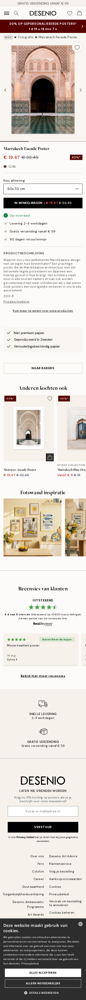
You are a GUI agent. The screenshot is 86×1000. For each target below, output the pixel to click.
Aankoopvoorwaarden (65, 879)
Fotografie (26, 37)
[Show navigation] (6, 13)
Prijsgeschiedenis (17, 302)
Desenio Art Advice (63, 856)
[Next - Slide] (80, 89)
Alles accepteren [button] (42, 973)
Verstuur (43, 827)
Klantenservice (60, 864)
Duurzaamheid (33, 887)
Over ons (37, 856)
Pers (40, 864)
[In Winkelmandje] (50, 457)
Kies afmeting (14, 181)
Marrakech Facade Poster (58, 37)
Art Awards (36, 914)
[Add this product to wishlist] (77, 47)
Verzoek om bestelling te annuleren (65, 903)
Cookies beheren (62, 912)
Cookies (55, 887)
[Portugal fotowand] (33, 527)
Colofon (38, 871)
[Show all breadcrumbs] (8, 37)
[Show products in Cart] (79, 13)
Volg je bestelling (61, 871)
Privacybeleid (59, 894)
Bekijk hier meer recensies (43, 676)
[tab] (14, 140)
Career (39, 879)
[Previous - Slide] (5, 89)
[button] (43, 992)
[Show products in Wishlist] (70, 13)
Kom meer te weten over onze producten (43, 311)
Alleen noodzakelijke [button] (43, 983)
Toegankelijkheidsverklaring (23, 894)
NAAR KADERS (43, 368)
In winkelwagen (43, 203)
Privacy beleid (25, 837)
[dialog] (43, 959)
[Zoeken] (16, 13)
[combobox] (80, 924)
